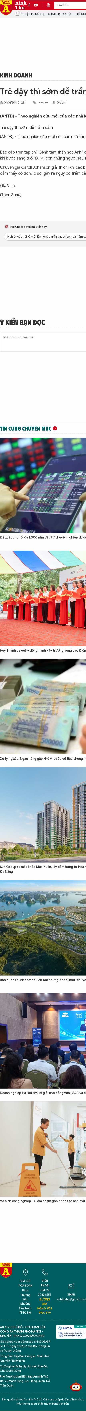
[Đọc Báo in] (50, 5)
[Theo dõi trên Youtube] (35, 5)
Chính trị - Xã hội (59, 14)
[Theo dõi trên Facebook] (30, 5)
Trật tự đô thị (33, 14)
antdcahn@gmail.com (71, 1299)
